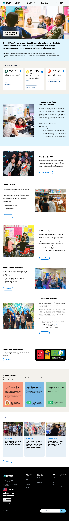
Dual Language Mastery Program (54, 81)
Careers (53, 486)
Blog (53, 484)
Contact (53, 488)
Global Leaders (29, 80)
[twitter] (3, 480)
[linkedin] (9, 481)
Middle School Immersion (31, 85)
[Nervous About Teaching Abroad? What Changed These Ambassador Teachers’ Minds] (56, 429)
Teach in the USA (63, 475)
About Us (61, 3)
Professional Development (44, 3)
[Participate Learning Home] (7, 3)
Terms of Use (14, 510)
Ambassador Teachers (31, 87)
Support (6, 82)
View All (7, 462)
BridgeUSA (56, 324)
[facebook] (5, 481)
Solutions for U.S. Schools (31, 3)
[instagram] (7, 481)
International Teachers (18, 3)
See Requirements (46, 172)
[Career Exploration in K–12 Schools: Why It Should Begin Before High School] (13, 429)
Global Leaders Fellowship (53, 79)
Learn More (9, 216)
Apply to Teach (7, 84)
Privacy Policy (6, 510)
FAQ (5, 80)
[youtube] (12, 480)
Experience (62, 481)
